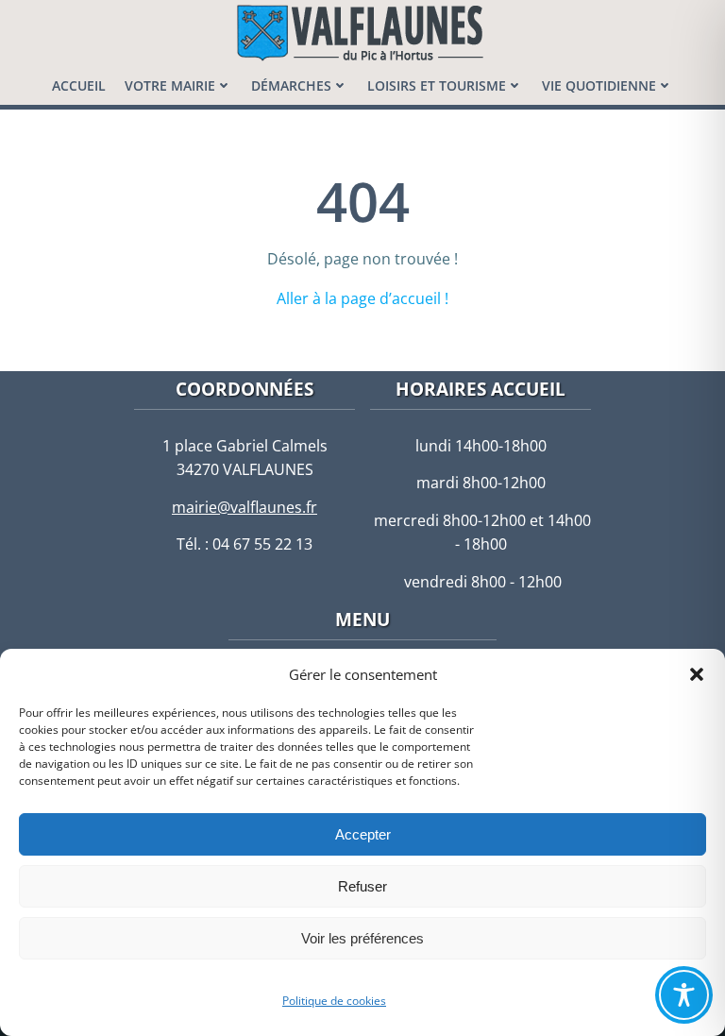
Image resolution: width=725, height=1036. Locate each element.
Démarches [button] (291, 85)
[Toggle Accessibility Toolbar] (684, 995)
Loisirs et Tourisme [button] (436, 85)
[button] (696, 674)
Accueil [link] (79, 85)
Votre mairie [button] (170, 85)
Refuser (362, 886)
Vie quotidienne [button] (599, 85)
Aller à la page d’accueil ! (362, 298)
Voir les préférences (362, 938)
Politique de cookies (334, 1001)
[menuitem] (78, 85)
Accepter (363, 834)
